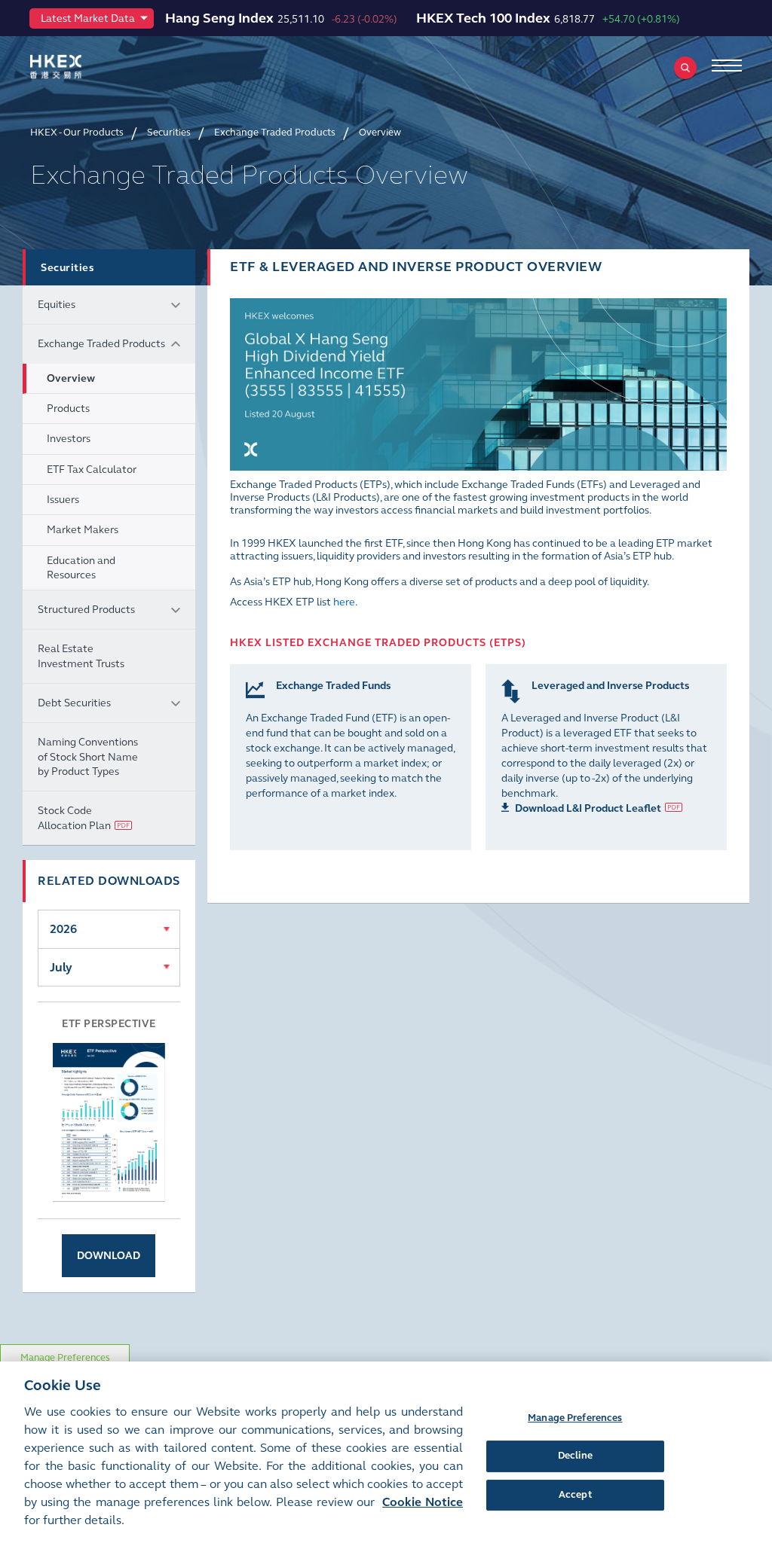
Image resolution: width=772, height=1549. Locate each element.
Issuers (63, 499)
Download (108, 1255)
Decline (575, 1456)
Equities (56, 304)
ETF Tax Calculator (91, 469)
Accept (575, 1495)
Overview (71, 378)
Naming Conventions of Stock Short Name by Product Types (88, 757)
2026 (63, 929)
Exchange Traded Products (101, 343)
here (344, 602)
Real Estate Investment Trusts (81, 655)
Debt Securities (74, 703)
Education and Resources (81, 567)
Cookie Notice (422, 1502)
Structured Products (86, 609)
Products (68, 408)
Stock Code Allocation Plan (74, 817)
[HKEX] (79, 67)
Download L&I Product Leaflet (588, 808)
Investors (68, 438)
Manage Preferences (65, 1358)
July (61, 967)
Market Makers (82, 529)
